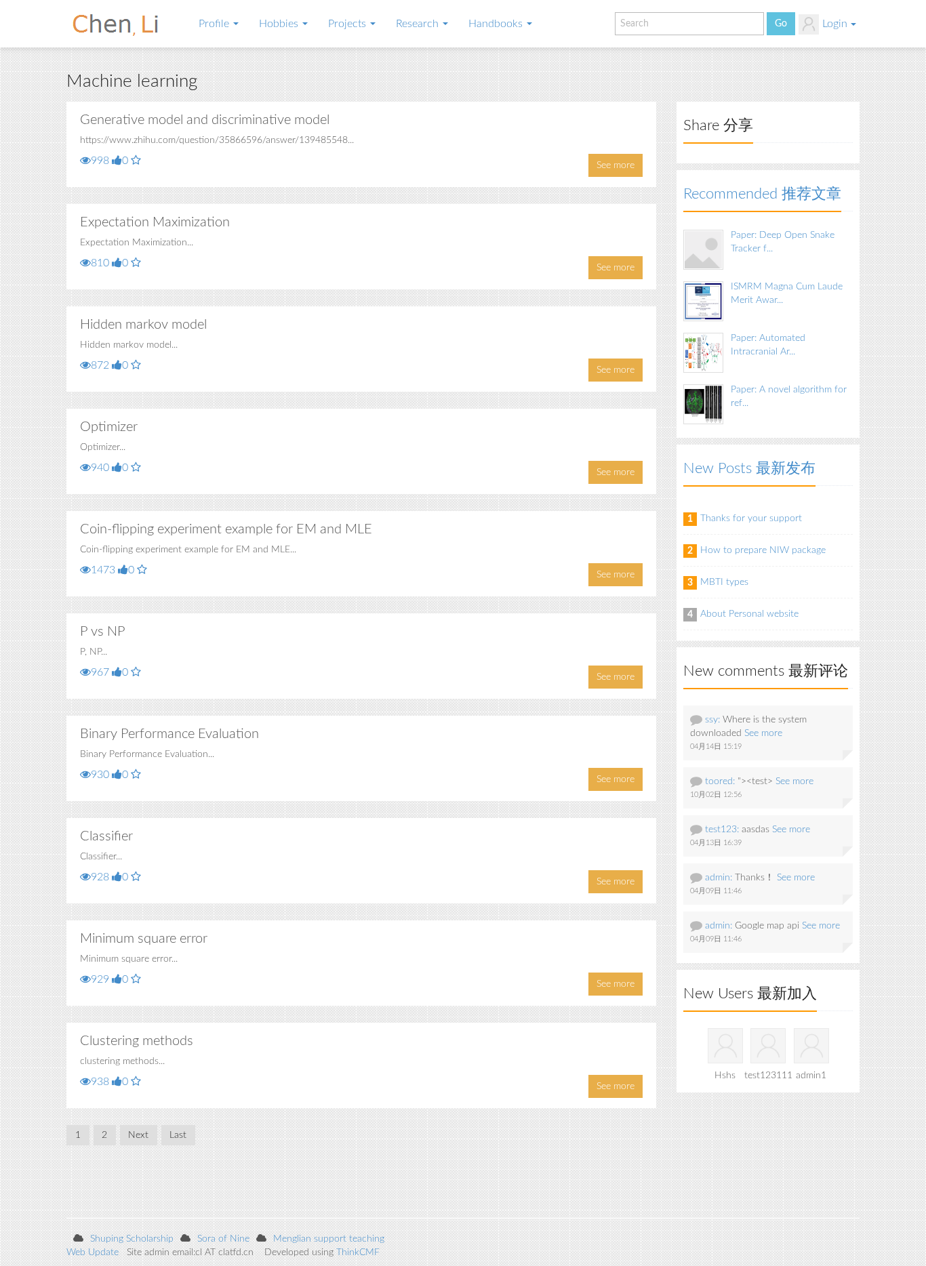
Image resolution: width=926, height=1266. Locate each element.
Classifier (106, 836)
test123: (722, 829)
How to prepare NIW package (763, 550)
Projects (348, 23)
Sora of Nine (223, 1239)
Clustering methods (136, 1041)
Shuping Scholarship (132, 1239)
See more (616, 165)
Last (177, 1135)
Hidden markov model (143, 324)
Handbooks (496, 23)
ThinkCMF (358, 1252)
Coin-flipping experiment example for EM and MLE (226, 529)
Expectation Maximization (155, 222)
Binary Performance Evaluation (169, 734)
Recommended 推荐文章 (762, 193)
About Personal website (749, 614)
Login (834, 23)
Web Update (92, 1252)
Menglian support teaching (328, 1239)
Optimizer (109, 427)
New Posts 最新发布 (749, 468)
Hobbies (280, 23)
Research (418, 23)
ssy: (712, 719)
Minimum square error (143, 938)
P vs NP (102, 631)
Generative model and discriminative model (204, 120)
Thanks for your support (751, 518)
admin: (718, 877)
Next (138, 1135)
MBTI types (724, 582)
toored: (720, 781)
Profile (215, 23)
